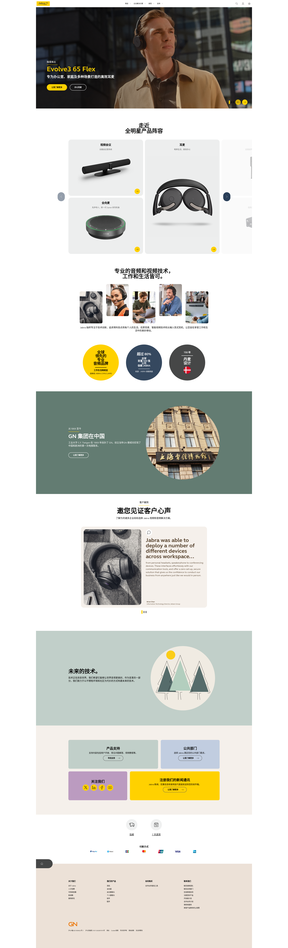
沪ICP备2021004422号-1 (76, 930)
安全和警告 (139, 930)
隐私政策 (131, 930)
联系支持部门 (188, 889)
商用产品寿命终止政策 (192, 908)
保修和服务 (188, 905)
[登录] (243, 3)
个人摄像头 (111, 895)
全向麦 (109, 889)
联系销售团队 (188, 886)
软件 (108, 898)
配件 (108, 902)
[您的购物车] (249, 3)
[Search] (236, 3)
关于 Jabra (72, 886)
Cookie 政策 (114, 930)
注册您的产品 (188, 895)
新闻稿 (70, 895)
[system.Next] (245, 102)
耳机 (108, 886)
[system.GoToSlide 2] (233, 102)
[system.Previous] (238, 102)
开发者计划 (188, 898)
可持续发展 (72, 892)
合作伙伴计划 (188, 902)
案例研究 (71, 898)
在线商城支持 (188, 892)
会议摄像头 (111, 892)
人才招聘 (71, 889)
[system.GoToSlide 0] (229, 102)
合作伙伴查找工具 (151, 886)
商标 (108, 930)
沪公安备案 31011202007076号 (95, 930)
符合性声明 (123, 930)
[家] (42, 863)
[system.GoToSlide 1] (231, 102)
